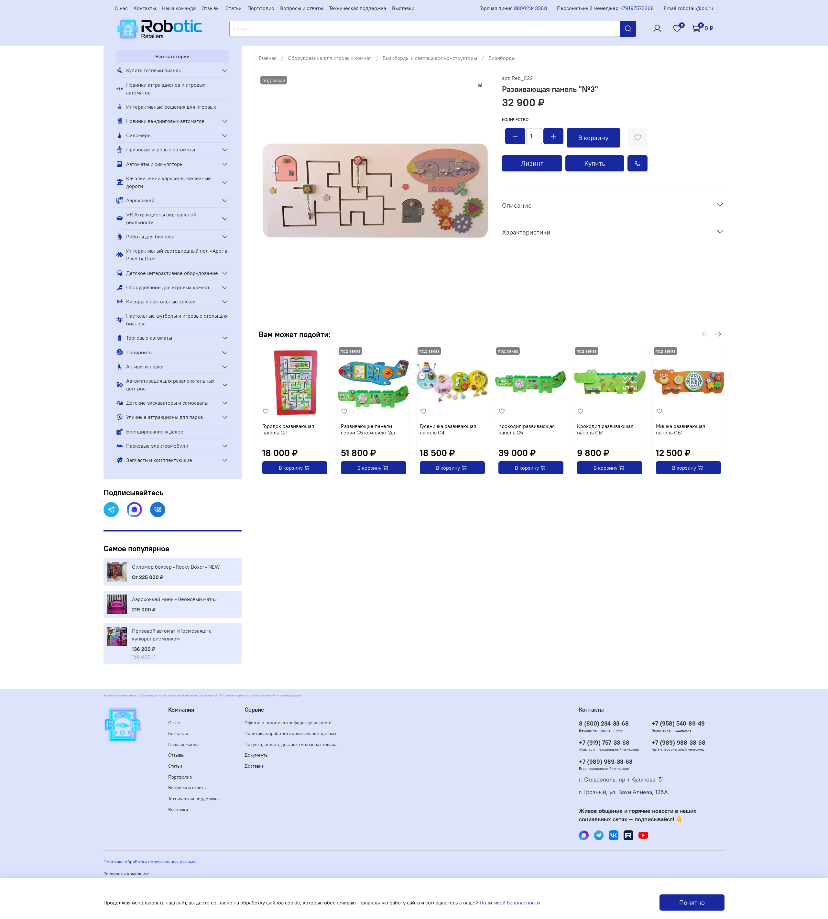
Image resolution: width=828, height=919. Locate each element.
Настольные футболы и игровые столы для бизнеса (177, 319)
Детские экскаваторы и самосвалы (167, 402)
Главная (268, 58)
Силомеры (138, 135)
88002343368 (530, 8)
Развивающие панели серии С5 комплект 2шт (369, 429)
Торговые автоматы (149, 337)
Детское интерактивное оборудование (172, 273)
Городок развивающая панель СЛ (288, 429)
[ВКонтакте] (157, 509)
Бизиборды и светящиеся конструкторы (430, 58)
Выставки (403, 8)
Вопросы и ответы (301, 8)
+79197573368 (637, 8)
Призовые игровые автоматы (160, 149)
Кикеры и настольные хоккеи (161, 301)
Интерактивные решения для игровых (171, 107)
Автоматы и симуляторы (154, 164)
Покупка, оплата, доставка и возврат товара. (291, 744)
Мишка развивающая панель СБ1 (680, 429)
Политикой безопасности (510, 902)
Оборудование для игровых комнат (329, 58)
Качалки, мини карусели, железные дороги (168, 182)
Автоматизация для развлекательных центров (170, 384)
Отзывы (211, 8)
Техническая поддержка (357, 8)
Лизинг (532, 163)
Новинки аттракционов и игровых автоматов (165, 89)
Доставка (254, 766)
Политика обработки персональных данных (290, 733)
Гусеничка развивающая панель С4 (448, 429)
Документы (256, 755)
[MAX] (134, 509)
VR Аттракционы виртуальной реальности (161, 218)
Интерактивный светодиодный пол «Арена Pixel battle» (176, 254)
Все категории (172, 56)
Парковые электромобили (157, 446)
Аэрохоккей (140, 200)
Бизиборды (501, 58)
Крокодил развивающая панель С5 (526, 429)
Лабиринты (139, 352)
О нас (121, 8)
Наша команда (179, 8)
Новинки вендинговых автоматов (165, 121)
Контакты (145, 8)
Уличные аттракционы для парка (164, 417)
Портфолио (260, 8)
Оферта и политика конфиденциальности (288, 723)
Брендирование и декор (154, 431)
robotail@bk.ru (695, 8)
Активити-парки (145, 366)
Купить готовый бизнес (153, 70)
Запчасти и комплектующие (159, 460)
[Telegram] (111, 509)
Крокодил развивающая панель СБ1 (605, 429)
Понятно (692, 902)
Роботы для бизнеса (150, 236)
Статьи (233, 8)
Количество (515, 119)
